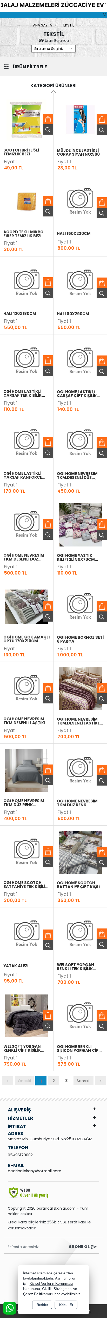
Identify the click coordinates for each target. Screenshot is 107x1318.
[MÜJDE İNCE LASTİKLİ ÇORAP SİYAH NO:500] (80, 119)
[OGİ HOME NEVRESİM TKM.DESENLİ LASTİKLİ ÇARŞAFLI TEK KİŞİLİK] (26, 688)
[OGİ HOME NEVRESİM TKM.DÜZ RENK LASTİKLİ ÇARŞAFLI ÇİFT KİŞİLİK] (80, 770)
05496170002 (20, 1155)
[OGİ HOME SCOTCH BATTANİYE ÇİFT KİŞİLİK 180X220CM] (80, 851)
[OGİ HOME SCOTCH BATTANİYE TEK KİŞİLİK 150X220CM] (26, 851)
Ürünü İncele (48, 129)
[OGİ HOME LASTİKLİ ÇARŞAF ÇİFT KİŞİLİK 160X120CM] (80, 360)
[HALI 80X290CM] (80, 282)
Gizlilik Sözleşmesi (57, 1289)
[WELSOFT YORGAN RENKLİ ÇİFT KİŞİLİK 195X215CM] (26, 1015)
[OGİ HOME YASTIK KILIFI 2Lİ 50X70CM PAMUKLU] (80, 524)
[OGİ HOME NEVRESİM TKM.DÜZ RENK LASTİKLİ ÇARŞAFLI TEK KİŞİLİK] (26, 770)
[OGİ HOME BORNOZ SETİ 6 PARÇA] (80, 606)
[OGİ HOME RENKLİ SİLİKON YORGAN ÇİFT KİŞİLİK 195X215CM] (80, 1015)
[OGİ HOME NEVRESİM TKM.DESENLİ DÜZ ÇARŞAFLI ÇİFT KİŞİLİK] (26, 524)
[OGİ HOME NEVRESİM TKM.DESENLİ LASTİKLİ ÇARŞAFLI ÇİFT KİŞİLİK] (80, 688)
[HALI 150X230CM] (80, 201)
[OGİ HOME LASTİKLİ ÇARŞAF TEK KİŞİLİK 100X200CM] (26, 360)
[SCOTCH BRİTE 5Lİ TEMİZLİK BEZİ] (26, 119)
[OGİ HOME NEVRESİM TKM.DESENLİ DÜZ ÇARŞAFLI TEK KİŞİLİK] (80, 442)
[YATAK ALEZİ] (26, 933)
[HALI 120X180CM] (26, 282)
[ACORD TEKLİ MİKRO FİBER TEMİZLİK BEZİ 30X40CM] (26, 201)
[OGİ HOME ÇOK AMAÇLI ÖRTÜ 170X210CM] (26, 606)
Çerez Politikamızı (38, 1294)
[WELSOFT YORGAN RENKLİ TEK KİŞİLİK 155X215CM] (80, 933)
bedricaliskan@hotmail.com (34, 1171)
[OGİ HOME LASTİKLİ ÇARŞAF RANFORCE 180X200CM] (26, 442)
